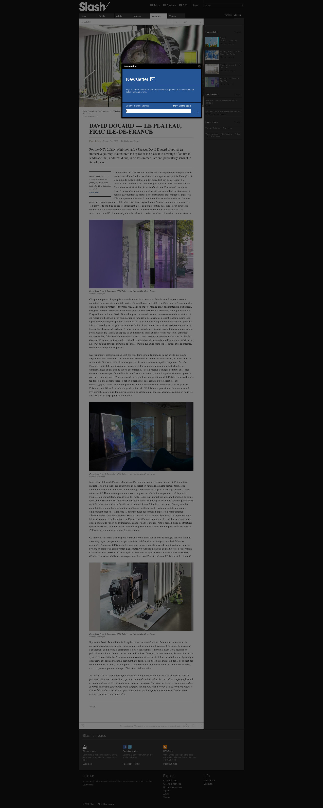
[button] (199, 66)
